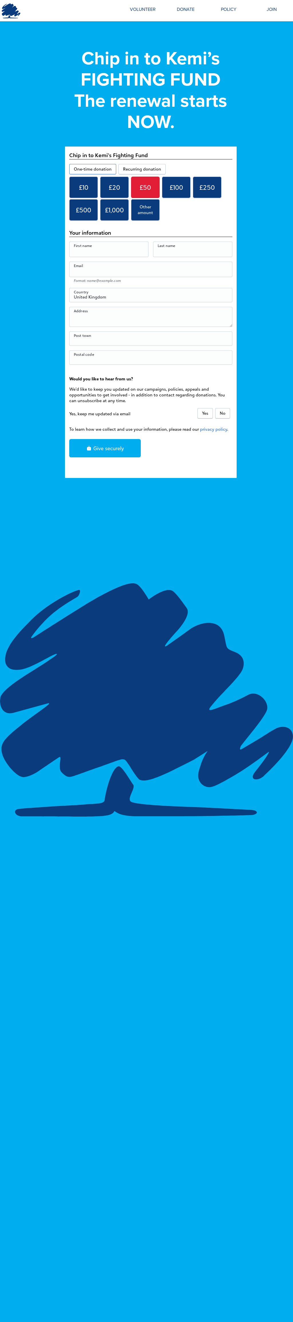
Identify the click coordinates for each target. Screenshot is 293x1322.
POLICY (228, 9)
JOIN (272, 9)
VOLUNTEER (143, 9)
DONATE (186, 9)
